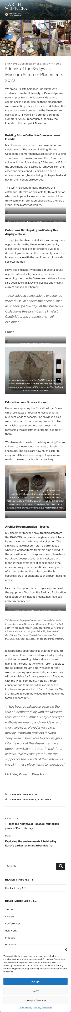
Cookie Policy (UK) (16, 888)
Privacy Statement (43, 1007)
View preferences (36, 1000)
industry (10, 937)
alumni (9, 909)
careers (16, 794)
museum (10, 944)
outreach (30, 794)
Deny (35, 991)
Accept (35, 981)
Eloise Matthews (49, 64)
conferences (13, 923)
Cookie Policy (25, 1007)
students (45, 799)
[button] (66, 949)
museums (29, 799)
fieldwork (11, 930)
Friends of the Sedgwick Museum (25, 123)
